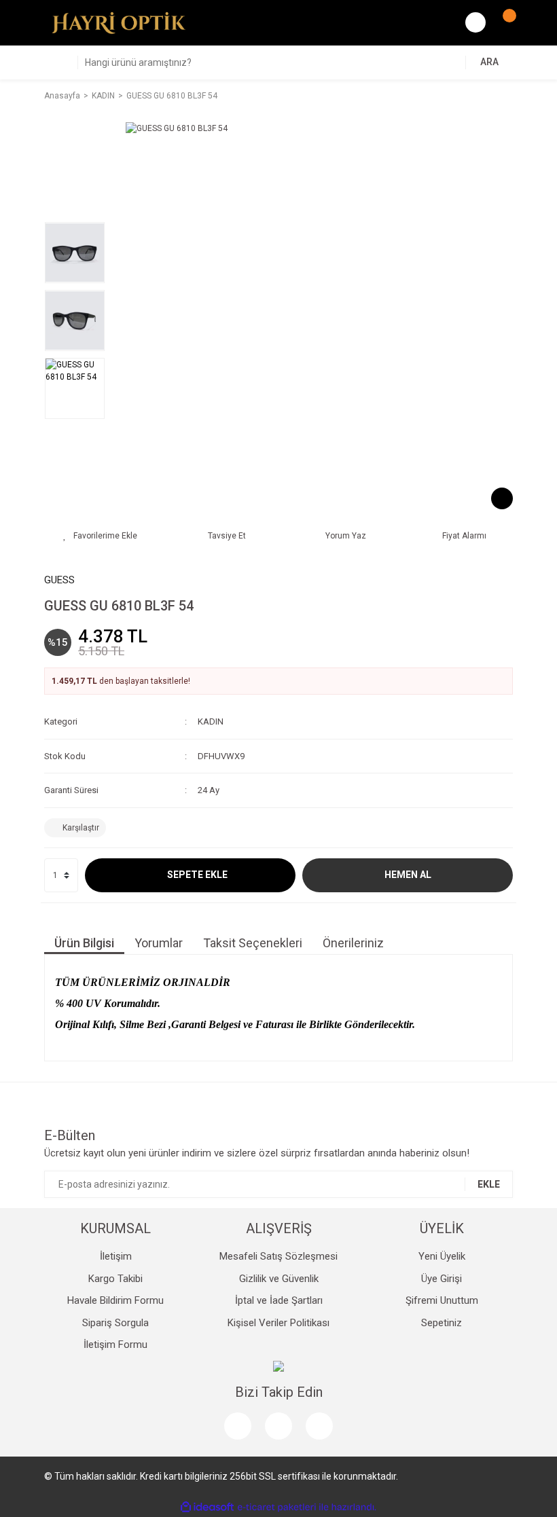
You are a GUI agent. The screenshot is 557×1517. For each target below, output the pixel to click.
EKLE (489, 1184)
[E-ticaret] (277, 1507)
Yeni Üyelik (441, 1256)
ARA (489, 61)
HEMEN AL (407, 874)
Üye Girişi (441, 1279)
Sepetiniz (441, 1323)
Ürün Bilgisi (84, 943)
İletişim (116, 1256)
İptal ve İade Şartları (279, 1300)
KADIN (210, 721)
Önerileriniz (353, 943)
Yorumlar (158, 943)
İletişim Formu (115, 1344)
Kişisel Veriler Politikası (278, 1323)
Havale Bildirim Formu (115, 1300)
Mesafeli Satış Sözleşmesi (278, 1256)
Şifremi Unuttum (442, 1300)
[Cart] (502, 22)
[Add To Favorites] (100, 536)
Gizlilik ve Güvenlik (279, 1279)
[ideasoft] (207, 1507)
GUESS (59, 580)
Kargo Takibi (115, 1279)
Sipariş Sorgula (115, 1323)
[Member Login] (475, 22)
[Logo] (119, 22)
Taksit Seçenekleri (252, 943)
